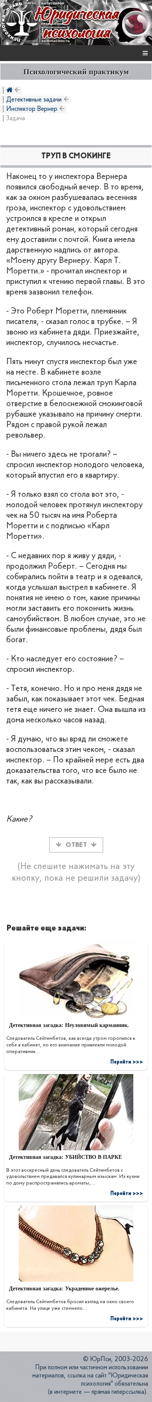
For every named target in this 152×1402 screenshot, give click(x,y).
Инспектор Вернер (31, 109)
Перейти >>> (126, 1062)
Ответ (76, 844)
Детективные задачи (34, 99)
